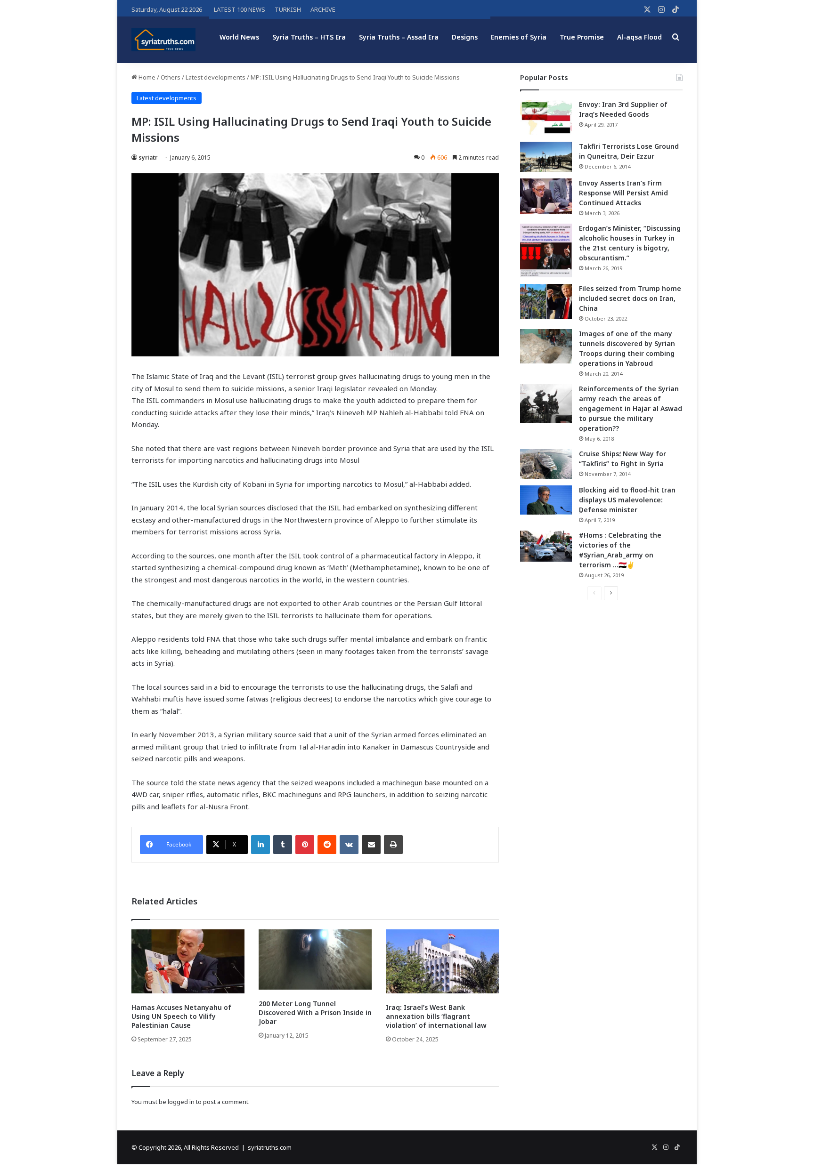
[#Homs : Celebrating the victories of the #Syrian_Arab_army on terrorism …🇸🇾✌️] (546, 546)
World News (239, 36)
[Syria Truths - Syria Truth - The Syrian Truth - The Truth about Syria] (163, 39)
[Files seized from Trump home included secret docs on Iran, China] (546, 301)
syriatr (147, 157)
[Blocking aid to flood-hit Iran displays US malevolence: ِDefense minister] (546, 500)
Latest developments (215, 77)
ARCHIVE (322, 9)
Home (146, 77)
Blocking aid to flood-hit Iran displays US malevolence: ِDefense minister (627, 499)
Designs (465, 36)
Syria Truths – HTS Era (309, 36)
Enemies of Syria (518, 36)
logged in (181, 1101)
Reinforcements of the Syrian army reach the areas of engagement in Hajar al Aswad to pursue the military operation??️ (630, 408)
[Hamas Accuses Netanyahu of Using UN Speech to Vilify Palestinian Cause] (187, 961)
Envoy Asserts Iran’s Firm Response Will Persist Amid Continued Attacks (623, 192)
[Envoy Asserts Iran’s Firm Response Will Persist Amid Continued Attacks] (546, 196)
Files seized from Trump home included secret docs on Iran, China (630, 298)
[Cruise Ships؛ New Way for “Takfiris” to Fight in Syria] (546, 464)
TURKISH (288, 9)
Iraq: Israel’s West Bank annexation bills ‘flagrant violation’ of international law (436, 1016)
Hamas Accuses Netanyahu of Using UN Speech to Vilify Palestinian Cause (181, 1016)
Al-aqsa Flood (639, 36)
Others (170, 77)
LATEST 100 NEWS (239, 9)
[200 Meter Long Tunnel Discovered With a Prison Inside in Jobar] (315, 959)
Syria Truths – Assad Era (399, 36)
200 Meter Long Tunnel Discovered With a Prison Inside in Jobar (315, 1012)
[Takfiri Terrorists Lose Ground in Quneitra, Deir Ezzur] (546, 157)
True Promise (582, 36)
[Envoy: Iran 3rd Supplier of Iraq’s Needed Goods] (546, 117)
